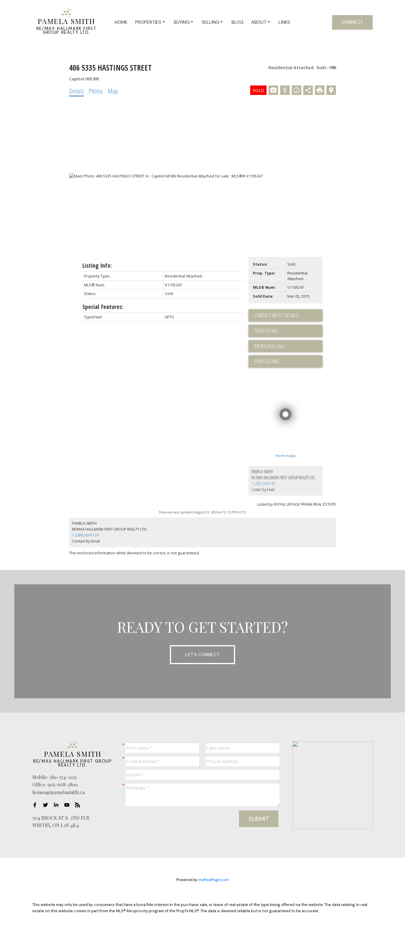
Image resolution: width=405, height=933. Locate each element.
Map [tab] (113, 90)
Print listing (266, 361)
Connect (352, 22)
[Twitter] (47, 805)
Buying (181, 22)
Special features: (102, 307)
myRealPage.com (213, 879)
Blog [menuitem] (237, 22)
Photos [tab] (96, 90)
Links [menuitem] (284, 22)
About (259, 22)
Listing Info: (97, 265)
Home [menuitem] (121, 22)
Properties (148, 22)
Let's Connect (202, 654)
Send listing (266, 330)
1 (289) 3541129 (263, 483)
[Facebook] (36, 805)
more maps (285, 455)
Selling (210, 22)
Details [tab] (76, 90)
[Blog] (79, 805)
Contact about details (276, 315)
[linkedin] (58, 805)
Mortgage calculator (288, 346)
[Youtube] (68, 805)
